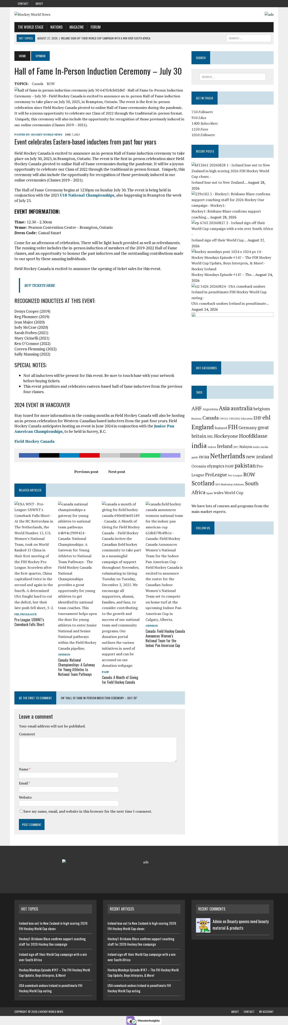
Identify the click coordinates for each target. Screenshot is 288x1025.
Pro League (235, 475)
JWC (235, 447)
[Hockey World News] (55, 15)
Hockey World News (46, 134)
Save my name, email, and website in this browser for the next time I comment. (87, 811)
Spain (209, 493)
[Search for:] (232, 77)
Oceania (198, 466)
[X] (265, 2)
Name (24, 769)
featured (221, 428)
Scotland (202, 483)
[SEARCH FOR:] (248, 37)
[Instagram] (257, 2)
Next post (116, 471)
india (199, 445)
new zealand (259, 456)
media (256, 447)
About (39, 3)
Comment (27, 733)
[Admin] (203, 929)
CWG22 (224, 418)
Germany (247, 428)
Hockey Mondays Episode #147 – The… (223, 274)
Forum (96, 27)
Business (196, 418)
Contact (23, 3)
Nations (56, 27)
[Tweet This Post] (49, 455)
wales (218, 492)
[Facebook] (272, 2)
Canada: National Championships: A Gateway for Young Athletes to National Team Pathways (76, 667)
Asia (224, 408)
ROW (51, 83)
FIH (16, 614)
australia (242, 408)
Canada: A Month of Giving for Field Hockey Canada (120, 680)
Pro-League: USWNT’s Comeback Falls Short (29, 622)
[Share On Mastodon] (170, 455)
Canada (37, 83)
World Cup (233, 492)
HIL (210, 436)
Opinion (64, 654)
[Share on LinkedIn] (69, 455)
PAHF (105, 672)
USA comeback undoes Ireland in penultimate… (230, 303)
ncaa (204, 456)
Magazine (77, 27)
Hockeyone (226, 436)
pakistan (245, 465)
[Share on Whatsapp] (150, 455)
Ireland (224, 446)
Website (25, 797)
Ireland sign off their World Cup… (219, 240)
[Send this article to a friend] (110, 455)
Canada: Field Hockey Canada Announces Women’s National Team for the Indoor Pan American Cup (165, 638)
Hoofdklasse (253, 435)
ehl (266, 417)
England (202, 427)
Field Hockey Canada (34, 441)
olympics (215, 466)
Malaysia (245, 447)
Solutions (238, 484)
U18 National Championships (87, 195)
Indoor (212, 447)
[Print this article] (130, 455)
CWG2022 (234, 418)
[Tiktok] (261, 2)
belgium (262, 408)
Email (24, 783)
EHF (257, 418)
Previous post (86, 471)
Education (247, 418)
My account (266, 1012)
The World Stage (30, 27)
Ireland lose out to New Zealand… (219, 182)
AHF (196, 408)
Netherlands (227, 456)
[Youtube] (268, 2)
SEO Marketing (223, 484)
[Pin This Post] (89, 455)
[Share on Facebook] (29, 455)
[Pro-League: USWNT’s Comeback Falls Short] (34, 607)
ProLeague (28, 614)
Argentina (210, 409)
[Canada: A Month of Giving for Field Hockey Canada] (121, 665)
